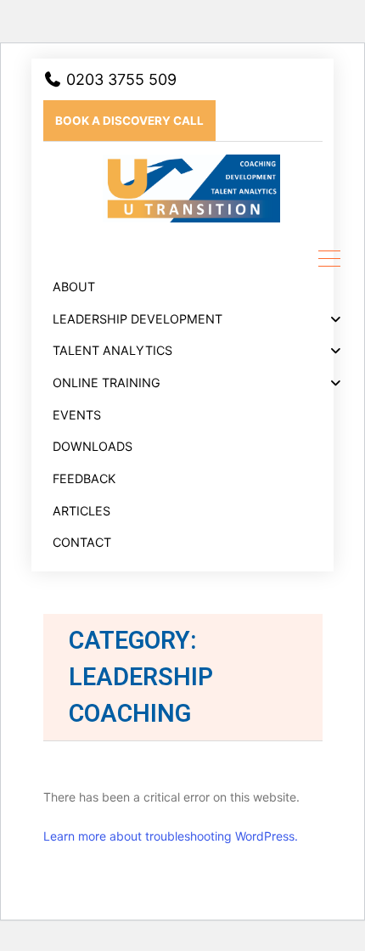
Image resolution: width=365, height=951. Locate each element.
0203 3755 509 (119, 79)
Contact (82, 542)
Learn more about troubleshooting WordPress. (170, 836)
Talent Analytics (112, 350)
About (74, 286)
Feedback (84, 478)
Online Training (106, 382)
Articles (81, 511)
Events (77, 415)
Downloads (92, 446)
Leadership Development (137, 319)
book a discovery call (129, 120)
